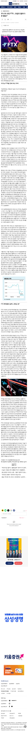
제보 (18, 1)
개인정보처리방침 (5, 691)
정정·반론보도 (21, 691)
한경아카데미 (4, 715)
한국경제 (3, 713)
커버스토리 (9, 7)
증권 (15, 7)
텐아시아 (11, 715)
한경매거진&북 (4, 1)
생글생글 (20, 715)
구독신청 (10, 563)
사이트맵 (8, 693)
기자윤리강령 (13, 691)
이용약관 (19, 688)
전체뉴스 (3, 7)
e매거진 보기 (18, 563)
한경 (4, 683)
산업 (24, 7)
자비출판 (14, 1)
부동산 (19, 7)
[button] (25, 1)
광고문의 (14, 688)
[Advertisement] (14, 589)
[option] (14, 619)
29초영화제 (12, 718)
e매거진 (21, 1)
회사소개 (3, 688)
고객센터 (3, 693)
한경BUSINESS (6, 11)
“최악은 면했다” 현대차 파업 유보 (11, 474)
